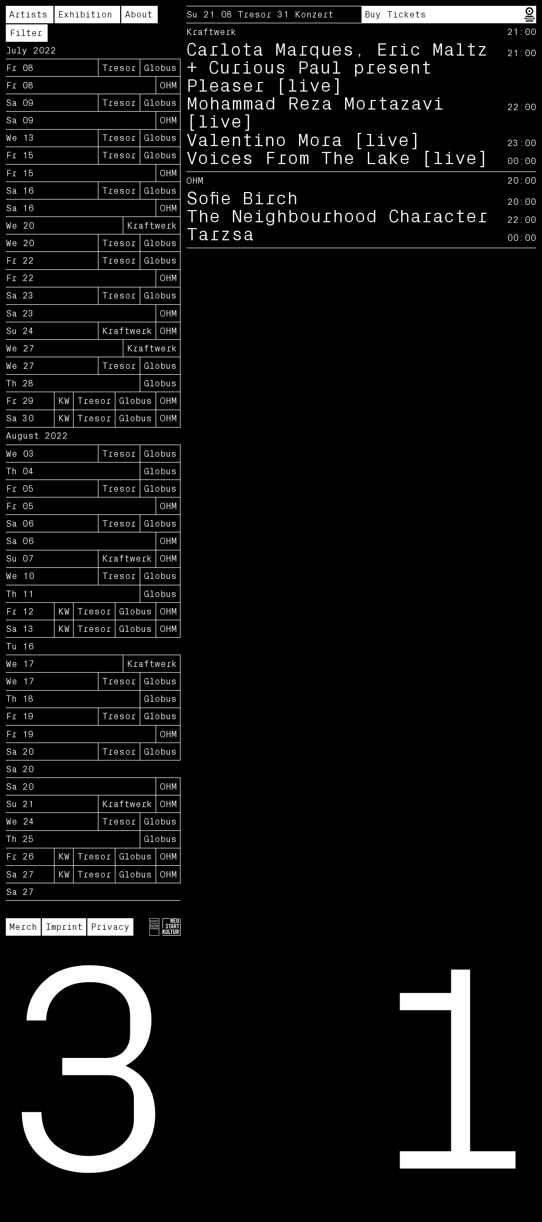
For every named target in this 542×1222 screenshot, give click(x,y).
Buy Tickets (395, 14)
